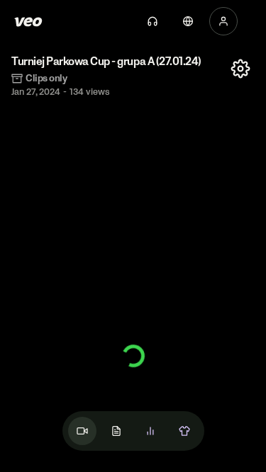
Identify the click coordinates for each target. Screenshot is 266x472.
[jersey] (184, 431)
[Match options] (240, 68)
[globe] (188, 21)
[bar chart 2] (150, 431)
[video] (82, 431)
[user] (223, 21)
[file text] (116, 431)
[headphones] (152, 21)
